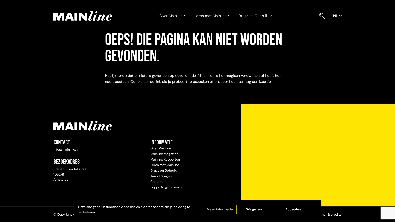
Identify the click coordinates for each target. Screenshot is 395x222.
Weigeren (254, 209)
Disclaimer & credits (326, 214)
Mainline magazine (164, 154)
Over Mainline (160, 148)
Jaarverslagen (161, 176)
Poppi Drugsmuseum (166, 187)
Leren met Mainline (164, 165)
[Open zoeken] (322, 16)
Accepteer (294, 209)
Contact (156, 181)
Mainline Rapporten (165, 159)
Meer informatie (220, 209)
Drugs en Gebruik (163, 170)
